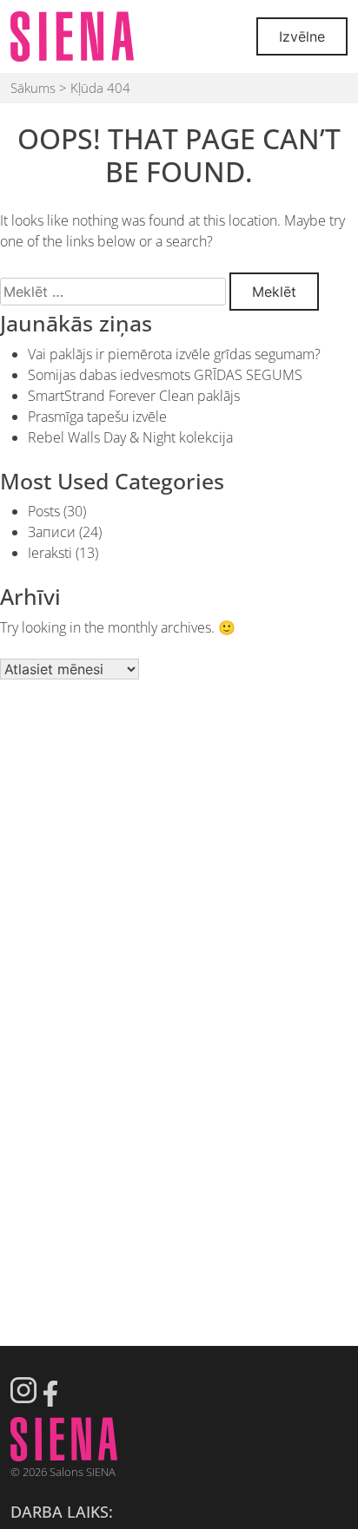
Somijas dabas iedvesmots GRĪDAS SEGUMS (165, 374)
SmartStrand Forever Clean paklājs (134, 395)
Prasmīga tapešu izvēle (97, 416)
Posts (44, 511)
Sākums (33, 87)
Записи (52, 531)
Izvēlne (302, 36)
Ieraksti (50, 552)
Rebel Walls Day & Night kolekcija (130, 437)
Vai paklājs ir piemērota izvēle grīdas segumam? (174, 354)
